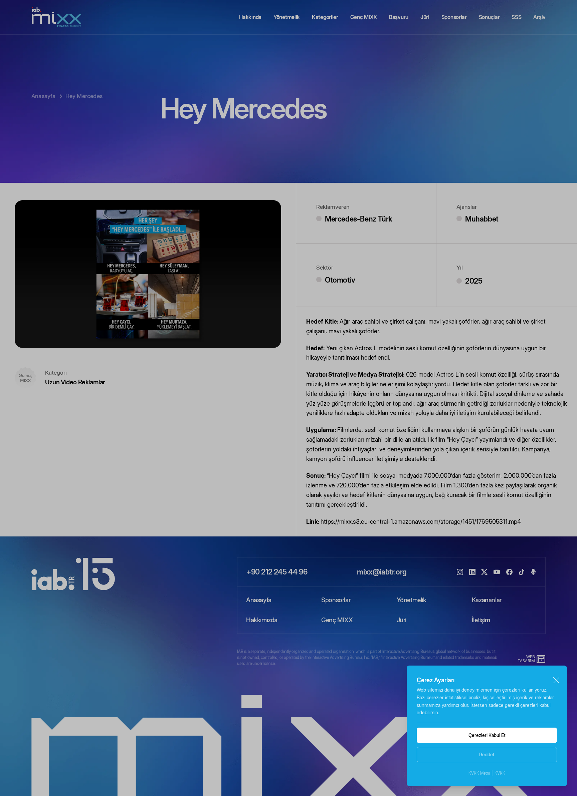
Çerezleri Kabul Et (487, 735)
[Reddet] (556, 680)
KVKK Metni (479, 773)
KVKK (500, 773)
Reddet (487, 754)
